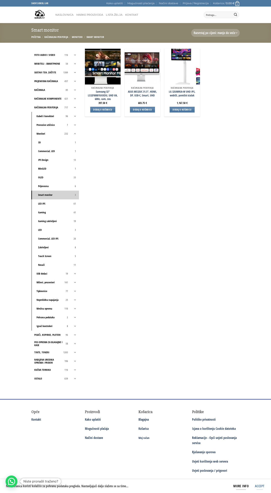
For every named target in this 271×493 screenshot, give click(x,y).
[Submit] (235, 15)
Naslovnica (64, 14)
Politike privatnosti (204, 419)
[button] (196, 3)
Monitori (77, 37)
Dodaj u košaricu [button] (102, 109)
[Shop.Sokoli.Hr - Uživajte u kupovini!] (40, 15)
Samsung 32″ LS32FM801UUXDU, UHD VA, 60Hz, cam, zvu (103, 95)
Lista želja (114, 14)
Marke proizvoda (89, 14)
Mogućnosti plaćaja (97, 428)
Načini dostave (168, 3)
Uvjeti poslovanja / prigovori (209, 470)
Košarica (143, 428)
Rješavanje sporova (203, 452)
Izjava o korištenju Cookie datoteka (214, 428)
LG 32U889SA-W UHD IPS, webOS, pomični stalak (182, 93)
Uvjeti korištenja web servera (210, 461)
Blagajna (143, 419)
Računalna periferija (56, 37)
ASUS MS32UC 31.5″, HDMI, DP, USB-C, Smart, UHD (142, 93)
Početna (36, 37)
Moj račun (143, 438)
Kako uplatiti (114, 3)
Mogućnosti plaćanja (141, 3)
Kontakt (131, 14)
